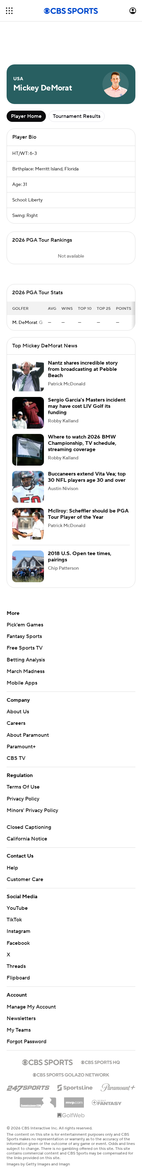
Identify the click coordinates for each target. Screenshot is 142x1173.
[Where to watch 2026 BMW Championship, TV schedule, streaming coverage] (28, 450)
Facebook (18, 943)
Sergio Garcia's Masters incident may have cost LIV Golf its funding (86, 406)
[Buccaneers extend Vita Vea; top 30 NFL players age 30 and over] (28, 487)
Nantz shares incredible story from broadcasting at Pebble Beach (83, 369)
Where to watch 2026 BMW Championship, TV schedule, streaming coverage (82, 443)
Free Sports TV (25, 648)
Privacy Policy (23, 799)
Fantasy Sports (24, 636)
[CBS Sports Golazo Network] (71, 1074)
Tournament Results (76, 116)
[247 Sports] (28, 1086)
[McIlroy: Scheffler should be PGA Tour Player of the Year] (28, 524)
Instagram (18, 931)
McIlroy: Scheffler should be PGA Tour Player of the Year (88, 514)
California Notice (27, 838)
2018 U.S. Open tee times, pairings (79, 556)
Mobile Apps (22, 683)
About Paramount (28, 735)
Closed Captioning (29, 827)
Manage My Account (31, 1007)
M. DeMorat (24, 323)
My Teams (19, 1030)
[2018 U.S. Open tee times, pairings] (28, 566)
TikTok (14, 919)
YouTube (17, 908)
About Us (18, 711)
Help (12, 868)
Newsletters (21, 1018)
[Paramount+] (118, 1086)
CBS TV (16, 758)
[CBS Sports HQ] (100, 1061)
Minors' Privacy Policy (32, 810)
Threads (16, 966)
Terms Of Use (23, 787)
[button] (9, 10)
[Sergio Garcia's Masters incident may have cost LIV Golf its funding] (28, 413)
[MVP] (74, 1100)
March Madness (26, 671)
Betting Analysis (26, 660)
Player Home (26, 116)
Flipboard (18, 978)
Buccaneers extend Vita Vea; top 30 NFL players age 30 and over (87, 477)
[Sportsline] (75, 1087)
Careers (16, 723)
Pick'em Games (25, 625)
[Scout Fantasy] (107, 1102)
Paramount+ (21, 746)
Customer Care (25, 879)
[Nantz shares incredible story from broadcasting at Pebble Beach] (28, 376)
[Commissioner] (38, 1100)
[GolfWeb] (71, 1115)
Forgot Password (27, 1041)
